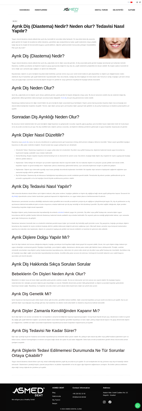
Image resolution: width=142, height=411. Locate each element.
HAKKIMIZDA (25, 10)
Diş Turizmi (56, 400)
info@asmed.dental (79, 397)
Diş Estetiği (118, 10)
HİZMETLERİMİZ (41, 10)
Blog (53, 392)
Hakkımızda (56, 396)
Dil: (129, 2)
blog (15, 21)
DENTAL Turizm (101, 10)
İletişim (131, 10)
